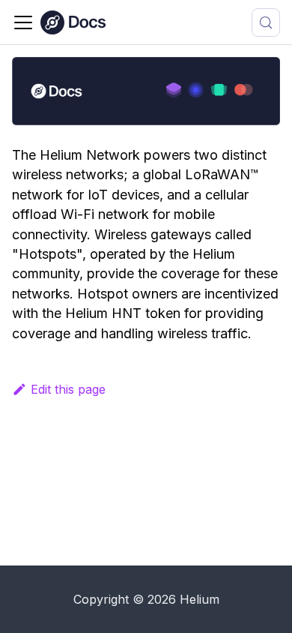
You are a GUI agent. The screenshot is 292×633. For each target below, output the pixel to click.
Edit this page (68, 389)
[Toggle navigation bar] (23, 22)
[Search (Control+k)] (266, 22)
